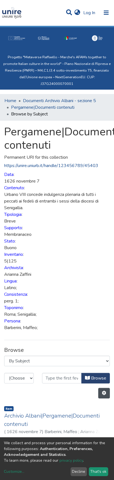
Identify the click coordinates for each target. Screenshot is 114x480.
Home (10, 101)
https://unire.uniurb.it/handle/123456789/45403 (51, 166)
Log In (89, 13)
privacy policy (71, 460)
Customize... (14, 471)
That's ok (98, 471)
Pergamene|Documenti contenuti (42, 107)
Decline (78, 471)
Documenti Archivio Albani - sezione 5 (59, 101)
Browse (98, 378)
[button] (77, 12)
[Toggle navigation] (106, 12)
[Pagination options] (104, 393)
